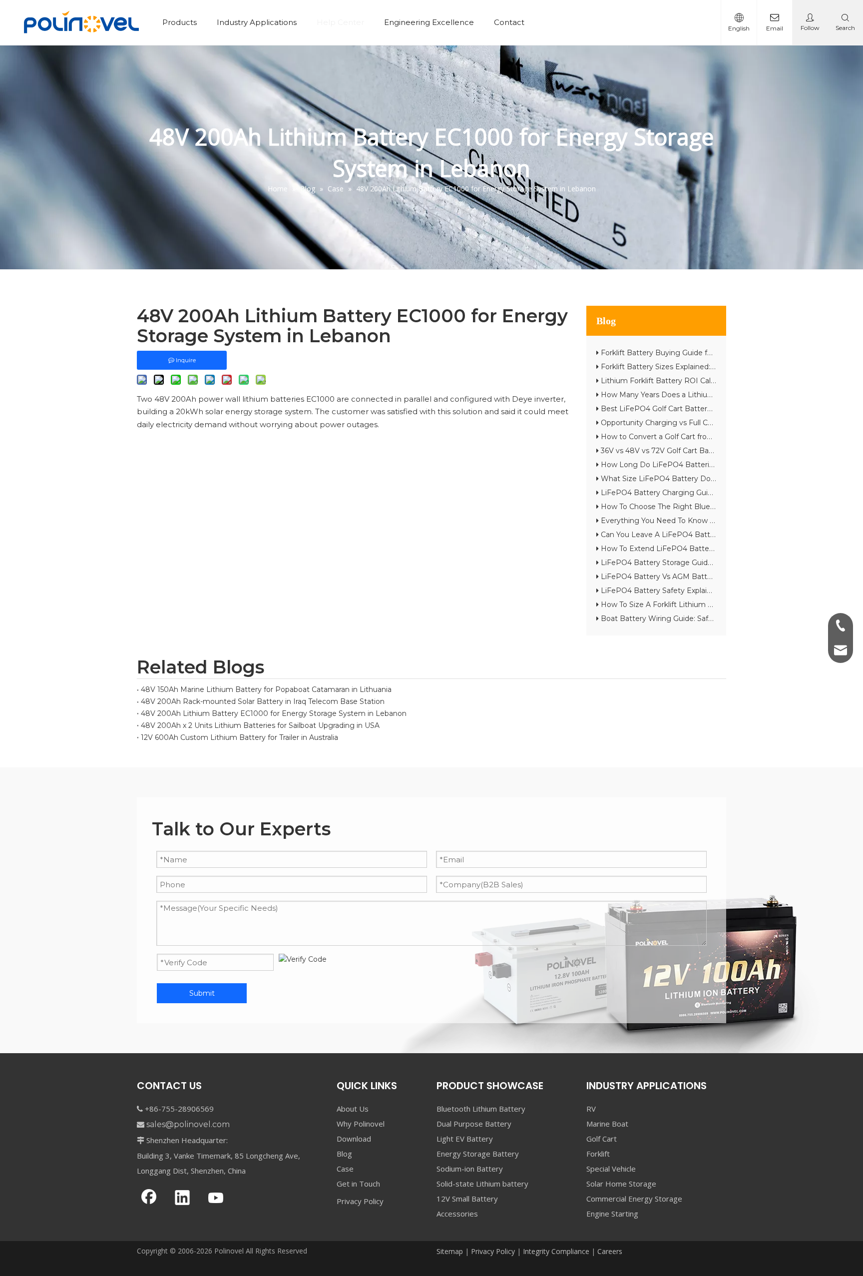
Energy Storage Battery (477, 1154)
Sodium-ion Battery (469, 1169)
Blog (344, 1154)
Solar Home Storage (621, 1184)
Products (179, 22)
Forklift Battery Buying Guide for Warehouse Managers (697, 352)
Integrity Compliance (556, 1251)
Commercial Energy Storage (634, 1199)
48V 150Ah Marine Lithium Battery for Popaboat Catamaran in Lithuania (266, 689)
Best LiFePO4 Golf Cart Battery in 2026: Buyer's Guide (695, 408)
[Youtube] (216, 1199)
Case (345, 1169)
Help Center (340, 22)
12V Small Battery (467, 1199)
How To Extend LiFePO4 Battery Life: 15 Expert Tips (691, 548)
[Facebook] (149, 1199)
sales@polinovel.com (188, 1124)
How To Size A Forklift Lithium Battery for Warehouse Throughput (716, 604)
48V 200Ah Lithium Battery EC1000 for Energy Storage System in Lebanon (274, 713)
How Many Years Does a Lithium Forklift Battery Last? (695, 394)
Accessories (457, 1214)
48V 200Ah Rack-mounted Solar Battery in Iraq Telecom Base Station (263, 701)
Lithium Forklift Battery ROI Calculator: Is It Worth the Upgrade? (713, 380)
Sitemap (449, 1251)
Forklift (598, 1154)
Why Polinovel (361, 1124)
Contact (509, 22)
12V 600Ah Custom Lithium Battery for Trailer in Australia (239, 737)
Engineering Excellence (429, 22)
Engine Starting (612, 1214)
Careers (609, 1251)
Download (354, 1139)
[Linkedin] (182, 1199)
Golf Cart (601, 1139)
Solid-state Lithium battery (482, 1184)
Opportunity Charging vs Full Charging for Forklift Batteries (703, 422)
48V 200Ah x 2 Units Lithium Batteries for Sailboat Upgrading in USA (260, 725)
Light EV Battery (464, 1139)
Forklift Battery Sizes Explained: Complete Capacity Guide (701, 366)
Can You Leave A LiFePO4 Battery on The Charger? (691, 534)
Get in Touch (358, 1184)
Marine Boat (607, 1124)
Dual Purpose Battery (473, 1124)
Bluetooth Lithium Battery (480, 1109)
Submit (202, 993)
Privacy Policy (360, 1201)
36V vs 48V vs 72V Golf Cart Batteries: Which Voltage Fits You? (710, 450)
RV (591, 1109)
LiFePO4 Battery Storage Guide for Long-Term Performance (707, 562)
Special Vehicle (611, 1169)
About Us (353, 1109)
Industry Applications (257, 22)
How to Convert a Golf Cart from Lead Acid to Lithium (695, 436)
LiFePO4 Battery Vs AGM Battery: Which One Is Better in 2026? (713, 576)
